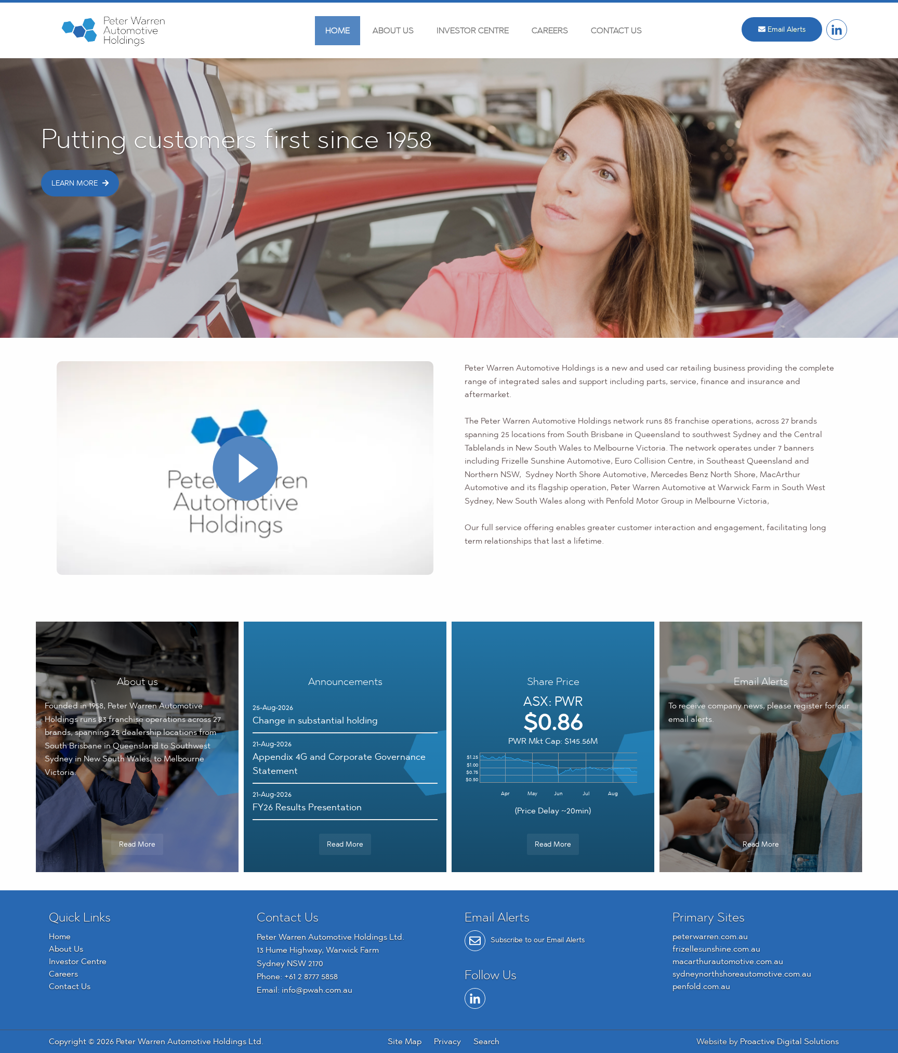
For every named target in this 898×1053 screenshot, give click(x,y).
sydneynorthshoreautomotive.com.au (741, 973)
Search (486, 1041)
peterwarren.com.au (710, 936)
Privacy (447, 1041)
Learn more (75, 183)
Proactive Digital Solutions (789, 1041)
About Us (393, 30)
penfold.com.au (701, 986)
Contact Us (616, 30)
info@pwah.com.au (317, 989)
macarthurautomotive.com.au (727, 961)
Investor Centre (473, 30)
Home (337, 30)
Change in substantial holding (315, 720)
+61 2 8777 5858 (311, 976)
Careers (550, 30)
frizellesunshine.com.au (716, 948)
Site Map (404, 1041)
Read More (137, 844)
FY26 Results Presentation (307, 807)
